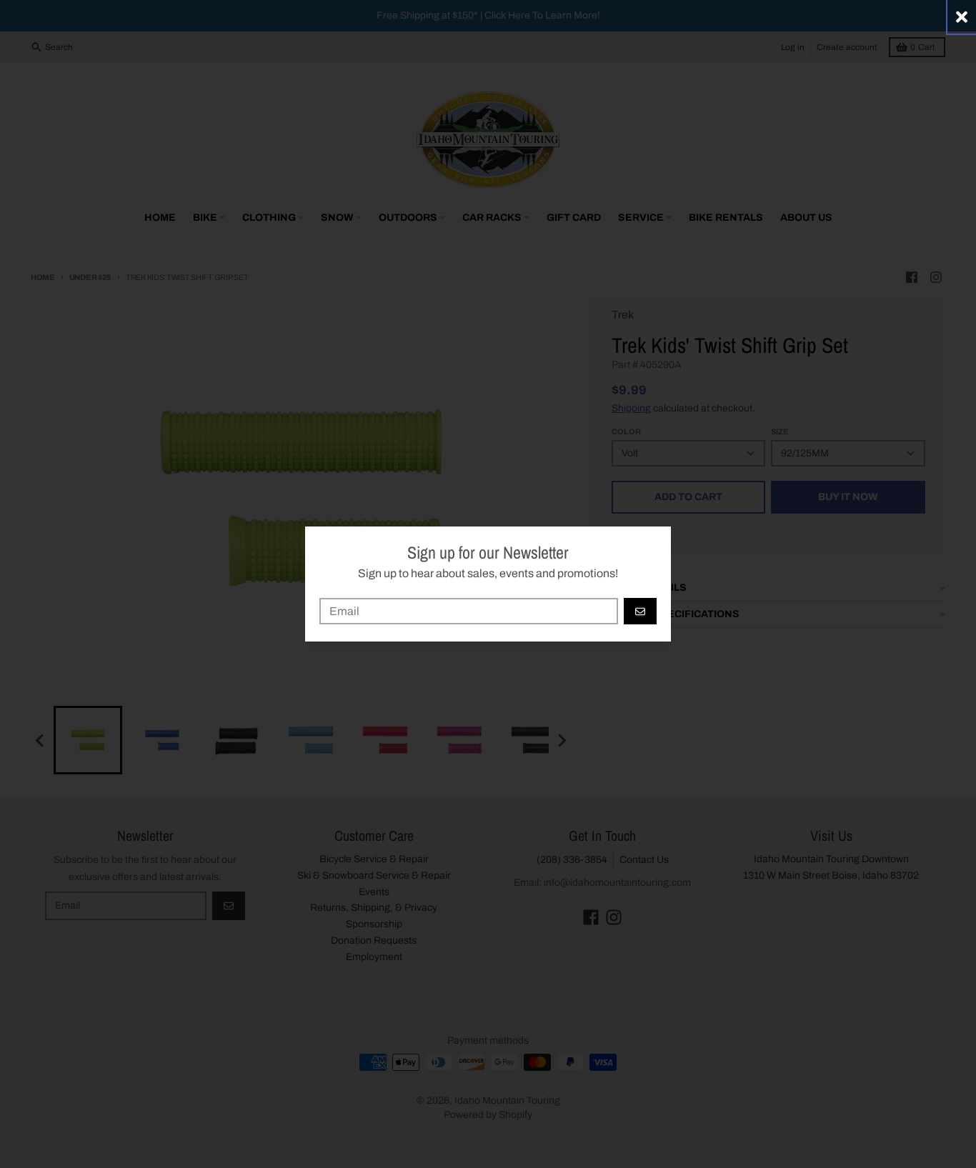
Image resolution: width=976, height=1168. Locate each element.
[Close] (961, 17)
